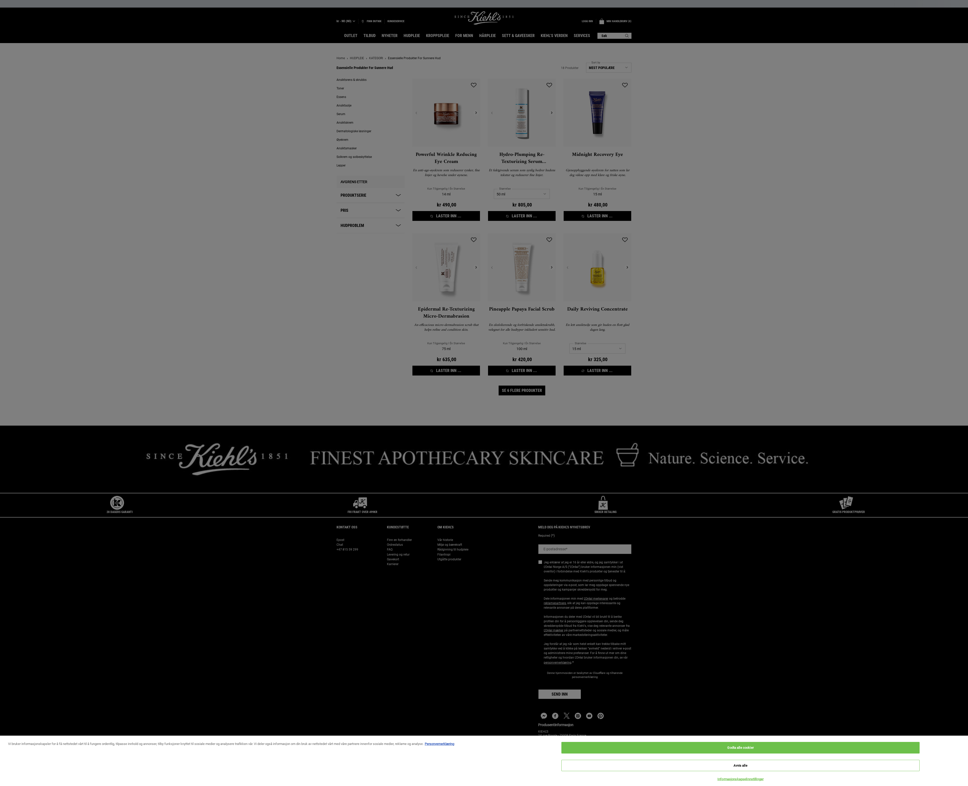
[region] (484, 761)
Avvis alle (740, 765)
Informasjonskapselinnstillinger (740, 779)
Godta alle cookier (740, 747)
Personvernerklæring (439, 744)
